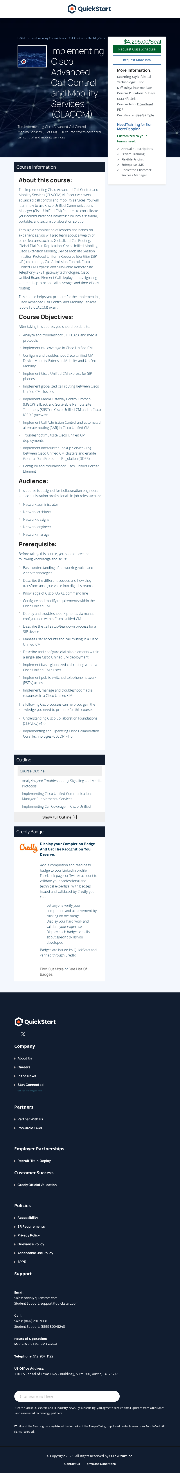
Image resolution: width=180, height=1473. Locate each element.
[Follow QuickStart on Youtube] (43, 1034)
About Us (25, 1058)
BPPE (22, 1261)
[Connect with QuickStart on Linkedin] (30, 1034)
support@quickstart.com (59, 1303)
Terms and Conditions (100, 1464)
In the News (27, 1076)
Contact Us (72, 1464)
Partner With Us (30, 1119)
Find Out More (52, 968)
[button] (163, 10)
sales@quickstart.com (40, 1298)
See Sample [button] (144, 115)
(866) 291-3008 (35, 1321)
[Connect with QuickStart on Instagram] (37, 1034)
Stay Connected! (31, 1084)
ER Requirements (31, 1226)
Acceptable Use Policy (35, 1253)
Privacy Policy (29, 1235)
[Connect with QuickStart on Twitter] (23, 1034)
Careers (24, 1067)
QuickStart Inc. (121, 1456)
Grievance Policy (31, 1244)
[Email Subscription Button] (114, 1396)
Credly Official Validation (37, 1184)
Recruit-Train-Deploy (34, 1160)
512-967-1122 (42, 1356)
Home (21, 38)
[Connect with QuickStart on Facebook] (16, 1034)
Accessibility (28, 1217)
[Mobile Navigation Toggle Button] (24, 8)
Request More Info (137, 60)
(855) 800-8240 (53, 1326)
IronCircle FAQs (30, 1128)
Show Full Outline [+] (59, 817)
